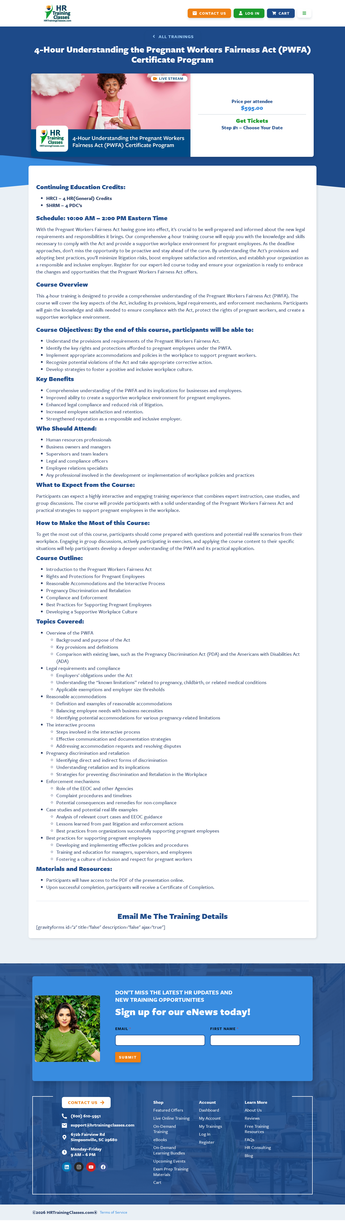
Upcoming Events (169, 1161)
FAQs (249, 1139)
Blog (249, 1155)
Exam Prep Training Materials (170, 1172)
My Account (210, 1118)
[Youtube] (91, 1167)
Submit (128, 1057)
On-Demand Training (164, 1129)
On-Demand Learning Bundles (169, 1150)
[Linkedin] (66, 1167)
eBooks (160, 1139)
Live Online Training (171, 1118)
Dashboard (209, 1110)
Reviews (252, 1118)
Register (206, 1142)
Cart (157, 1182)
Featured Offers (168, 1110)
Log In (204, 1134)
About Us (253, 1110)
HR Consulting (258, 1147)
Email (123, 1028)
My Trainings (210, 1126)
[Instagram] (79, 1167)
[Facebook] (103, 1167)
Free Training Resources (257, 1129)
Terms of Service (113, 1212)
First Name (224, 1028)
